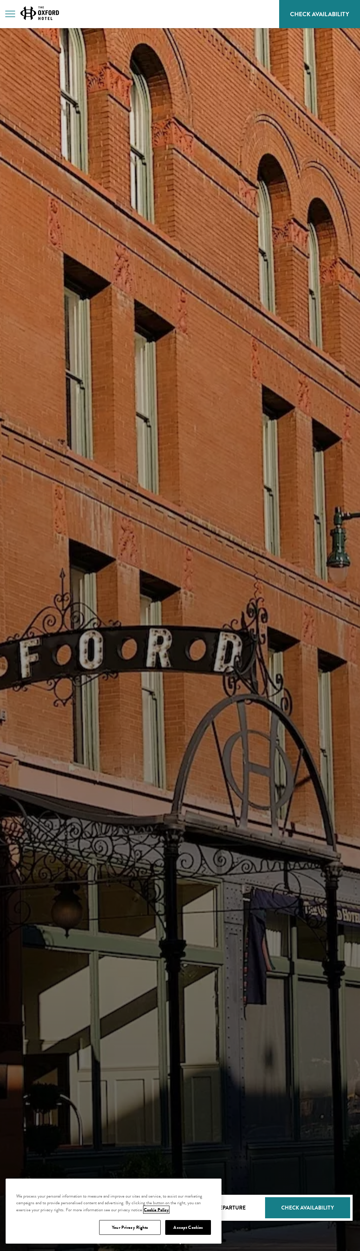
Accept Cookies (188, 1227)
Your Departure (223, 1208)
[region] (113, 1211)
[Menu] (10, 13)
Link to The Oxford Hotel (39, 13)
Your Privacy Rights (130, 1227)
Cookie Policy (156, 1209)
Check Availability (325, 17)
